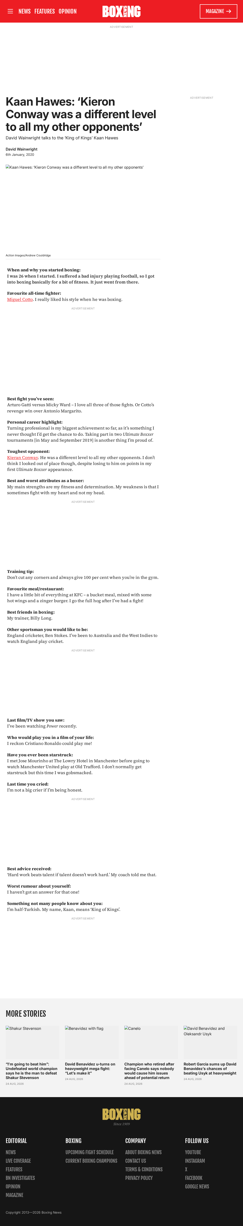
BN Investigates (20, 1178)
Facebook (193, 1178)
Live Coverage (18, 1161)
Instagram (195, 1161)
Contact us (135, 1161)
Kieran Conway (22, 457)
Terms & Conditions (144, 1169)
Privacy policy (139, 1178)
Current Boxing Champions (91, 1161)
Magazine (215, 11)
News (25, 11)
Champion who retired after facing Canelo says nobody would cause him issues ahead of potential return (149, 1071)
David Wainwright (21, 149)
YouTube (193, 1152)
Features (44, 11)
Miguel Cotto (20, 299)
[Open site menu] (10, 11)
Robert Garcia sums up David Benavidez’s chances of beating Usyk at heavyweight (210, 1068)
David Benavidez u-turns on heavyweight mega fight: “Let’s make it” (90, 1068)
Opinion (68, 11)
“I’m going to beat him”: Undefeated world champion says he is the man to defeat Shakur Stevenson (31, 1071)
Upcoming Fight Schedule (89, 1152)
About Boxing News (143, 1152)
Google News (197, 1187)
